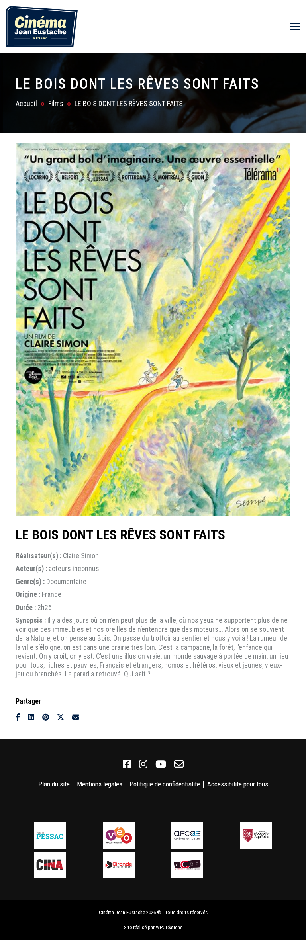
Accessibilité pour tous (237, 784)
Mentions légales (99, 784)
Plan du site (54, 784)
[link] (127, 764)
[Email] (75, 717)
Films (55, 103)
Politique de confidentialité (164, 784)
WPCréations (169, 927)
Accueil (26, 103)
